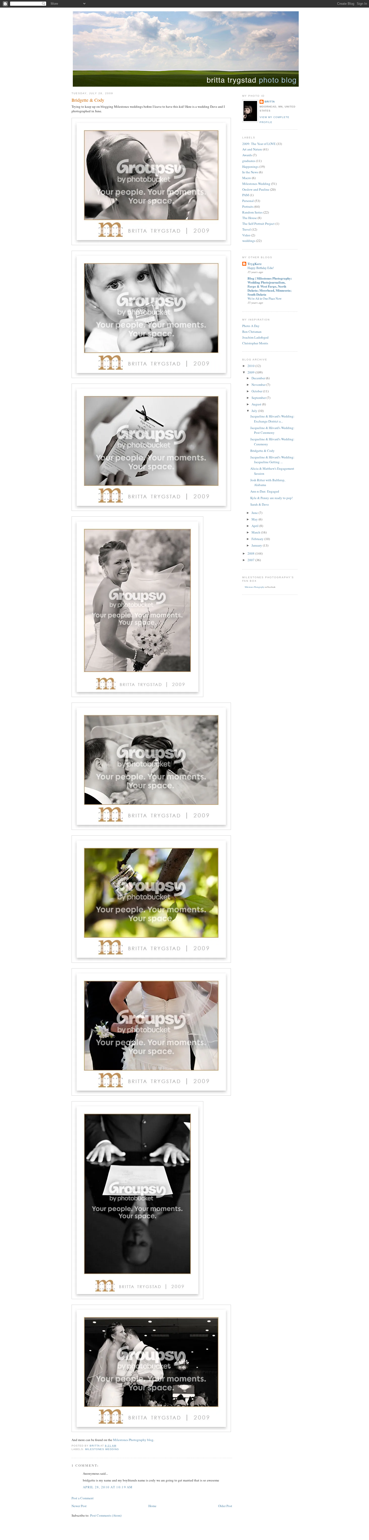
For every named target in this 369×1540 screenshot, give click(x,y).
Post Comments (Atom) (105, 1515)
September (259, 397)
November (259, 384)
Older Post (225, 1506)
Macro (246, 178)
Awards (247, 155)
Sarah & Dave (259, 504)
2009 (251, 372)
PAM (245, 195)
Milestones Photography (254, 587)
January (257, 545)
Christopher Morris (255, 343)
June (255, 512)
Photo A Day (251, 326)
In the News (250, 172)
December (259, 378)
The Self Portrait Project (258, 223)
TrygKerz (255, 263)
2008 (251, 553)
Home (152, 1506)
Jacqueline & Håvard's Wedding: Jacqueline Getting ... (272, 459)
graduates (248, 160)
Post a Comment (83, 1498)
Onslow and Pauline (255, 189)
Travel (246, 229)
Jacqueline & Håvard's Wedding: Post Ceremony (272, 430)
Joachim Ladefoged (255, 337)
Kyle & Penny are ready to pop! (271, 498)
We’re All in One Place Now (265, 298)
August (257, 404)
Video (246, 235)
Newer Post (79, 1506)
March (256, 532)
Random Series (252, 212)
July (255, 410)
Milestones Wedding (102, 1449)
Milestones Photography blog (133, 1440)
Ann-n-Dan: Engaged (264, 491)
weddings (248, 240)
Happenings (250, 166)
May (255, 519)
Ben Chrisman (252, 331)
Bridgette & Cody (262, 450)
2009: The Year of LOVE (259, 143)
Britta (270, 101)
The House (249, 218)
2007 (251, 560)
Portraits (248, 206)
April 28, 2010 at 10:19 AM (108, 1487)
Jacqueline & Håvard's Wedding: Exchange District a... (272, 418)
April (255, 525)
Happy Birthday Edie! (261, 268)
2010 (251, 365)
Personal (248, 200)
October (257, 391)
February (258, 539)
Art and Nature (252, 149)
